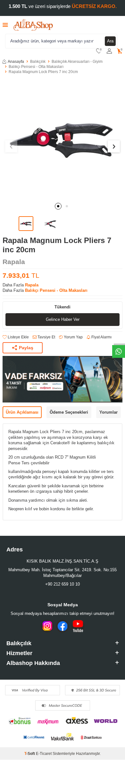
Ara (110, 41)
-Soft (30, 753)
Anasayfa (16, 61)
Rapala (14, 261)
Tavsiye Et (46, 337)
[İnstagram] (47, 626)
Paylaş (26, 347)
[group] (62, 139)
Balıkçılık (38, 61)
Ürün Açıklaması (22, 412)
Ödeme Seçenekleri (69, 412)
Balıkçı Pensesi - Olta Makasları (36, 66)
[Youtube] (77, 626)
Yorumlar (108, 412)
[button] (58, 206)
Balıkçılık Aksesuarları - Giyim (77, 61)
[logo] (33, 24)
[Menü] (5, 24)
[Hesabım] (109, 51)
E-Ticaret (44, 753)
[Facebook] (62, 626)
